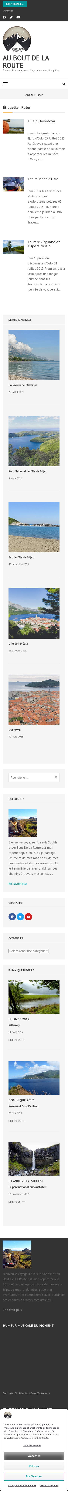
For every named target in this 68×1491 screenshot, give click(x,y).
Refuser (34, 1466)
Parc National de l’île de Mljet (27, 471)
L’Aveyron (8, 10)
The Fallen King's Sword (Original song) (32, 1393)
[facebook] (4, 17)
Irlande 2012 (18, 1019)
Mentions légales (49, 1485)
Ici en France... (15, 4)
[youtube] (18, 17)
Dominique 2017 (21, 1100)
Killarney (14, 1025)
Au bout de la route (26, 61)
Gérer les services (32, 1445)
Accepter (34, 1456)
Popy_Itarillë (8, 1393)
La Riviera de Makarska (22, 385)
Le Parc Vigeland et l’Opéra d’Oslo (44, 244)
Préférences (34, 1476)
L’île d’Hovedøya (41, 121)
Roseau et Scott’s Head (23, 1106)
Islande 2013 (18, 1181)
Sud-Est (37, 1181)
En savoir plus (17, 884)
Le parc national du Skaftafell (27, 1187)
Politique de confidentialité (22, 1485)
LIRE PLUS (16, 1040)
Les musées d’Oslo (43, 179)
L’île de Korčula (18, 643)
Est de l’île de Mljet (21, 557)
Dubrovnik (14, 730)
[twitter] (11, 17)
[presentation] (34, 355)
